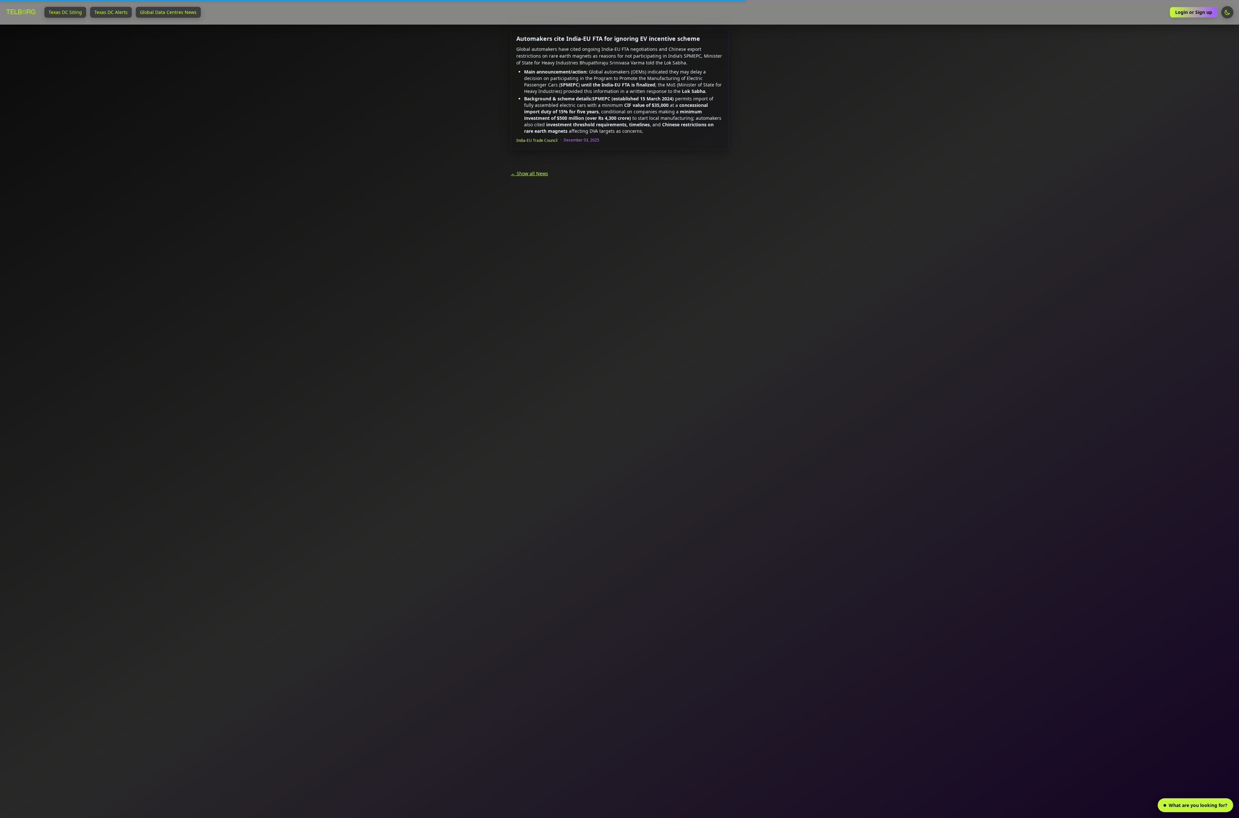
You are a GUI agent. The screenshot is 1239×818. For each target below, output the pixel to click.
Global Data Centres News (168, 12)
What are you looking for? (1198, 805)
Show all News (531, 173)
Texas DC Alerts (111, 12)
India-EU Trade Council (536, 140)
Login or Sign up (1193, 12)
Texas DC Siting (65, 12)
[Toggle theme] (1227, 12)
